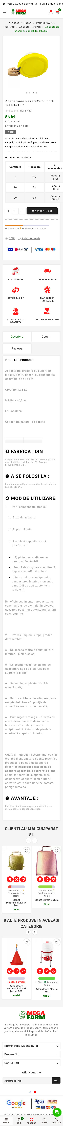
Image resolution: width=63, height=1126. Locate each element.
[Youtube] (36, 1093)
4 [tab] (36, 93)
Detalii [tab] (46, 336)
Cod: (7, 121)
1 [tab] (26, 93)
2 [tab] (30, 93)
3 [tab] (33, 93)
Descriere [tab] (17, 336)
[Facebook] (31, 1093)
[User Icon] (51, 12)
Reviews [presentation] (17, 348)
